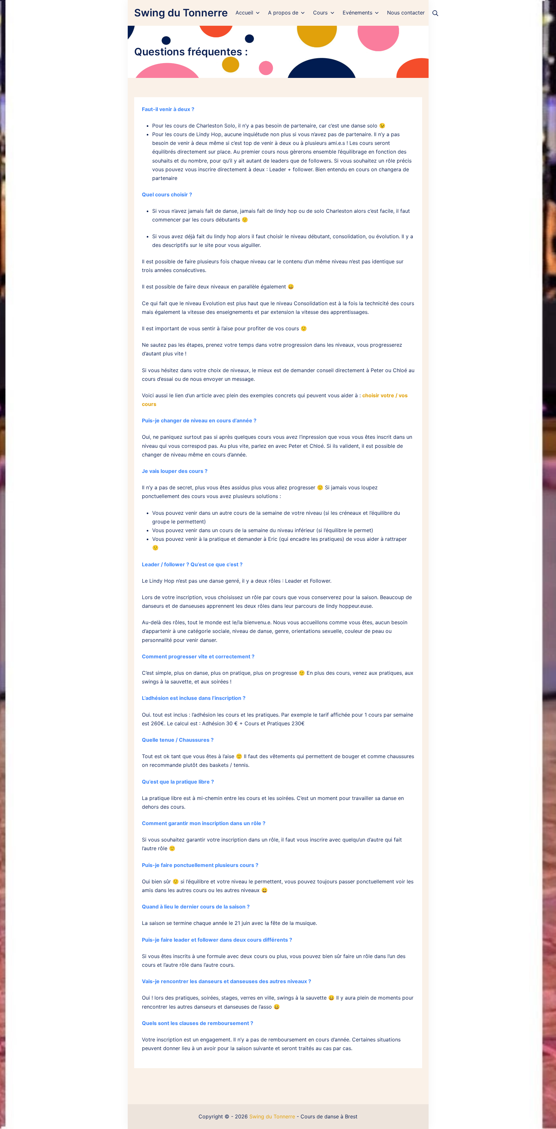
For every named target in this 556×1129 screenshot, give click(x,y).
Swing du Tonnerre (272, 1116)
